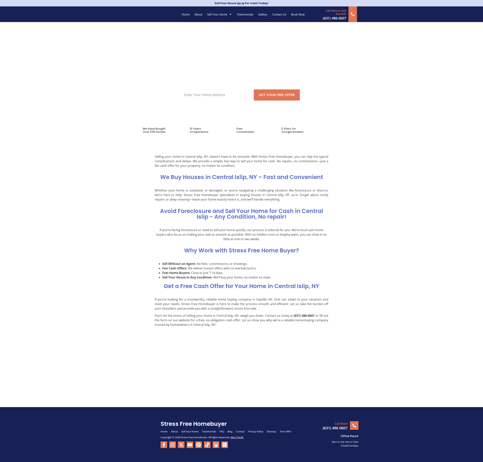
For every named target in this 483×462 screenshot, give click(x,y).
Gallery (262, 14)
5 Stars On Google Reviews (292, 130)
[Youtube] (190, 444)
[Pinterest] (198, 444)
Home (186, 14)
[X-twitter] (181, 444)
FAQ (221, 431)
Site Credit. (237, 437)
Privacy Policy (255, 431)
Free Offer (285, 431)
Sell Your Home (217, 14)
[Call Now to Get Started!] (352, 14)
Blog (230, 431)
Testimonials (245, 14)
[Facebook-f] (164, 444)
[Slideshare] (216, 444)
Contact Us (279, 14)
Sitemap (272, 431)
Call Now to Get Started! (336, 12)
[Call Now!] (354, 425)
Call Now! (341, 423)
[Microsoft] (224, 444)
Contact (240, 431)
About (198, 14)
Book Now (298, 14)
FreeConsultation (245, 130)
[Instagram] (172, 444)
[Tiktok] (207, 444)
